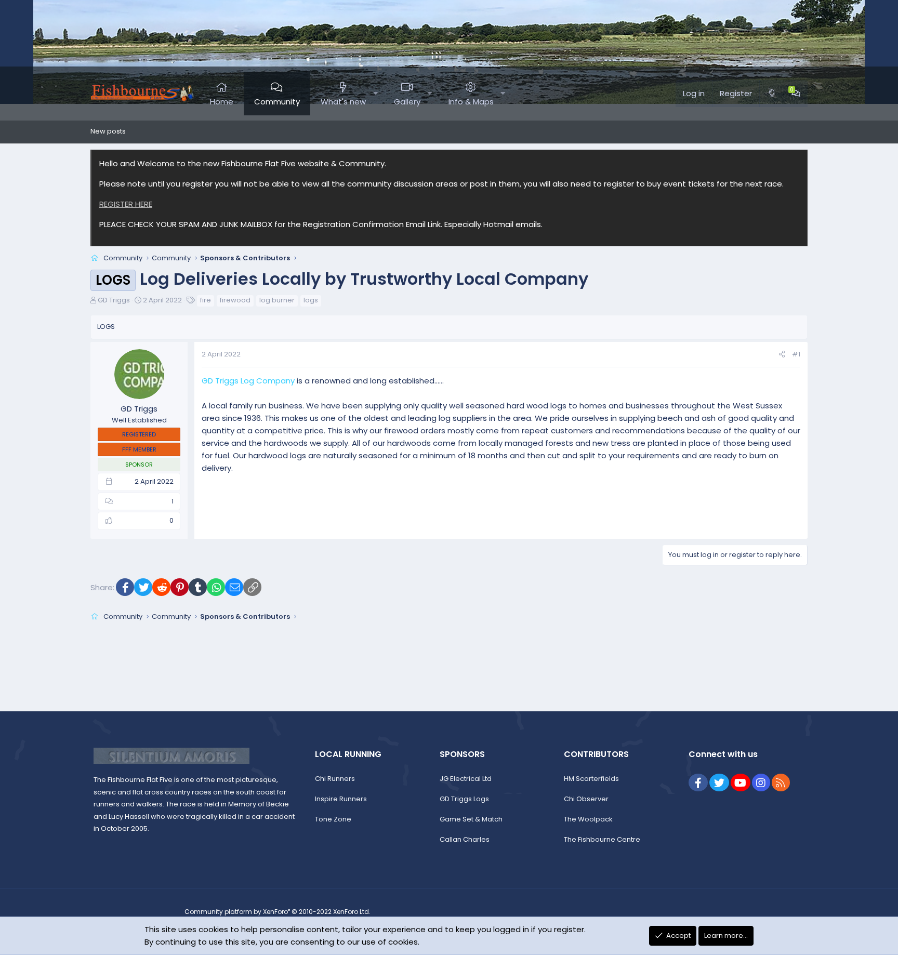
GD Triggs (114, 300)
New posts (108, 131)
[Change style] (771, 93)
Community (277, 101)
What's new (343, 101)
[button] (375, 93)
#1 (796, 354)
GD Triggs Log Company (248, 380)
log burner (277, 300)
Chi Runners (335, 779)
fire (205, 300)
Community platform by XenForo (277, 911)
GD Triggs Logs (464, 799)
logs (310, 300)
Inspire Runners (341, 799)
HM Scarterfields (591, 779)
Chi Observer (586, 799)
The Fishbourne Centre (602, 839)
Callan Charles (465, 839)
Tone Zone (333, 819)
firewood (235, 300)
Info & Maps (471, 101)
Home (221, 101)
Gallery (407, 101)
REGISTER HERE (125, 203)
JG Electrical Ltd (466, 779)
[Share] (781, 355)
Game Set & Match (471, 819)
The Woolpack (588, 819)
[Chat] (796, 93)
